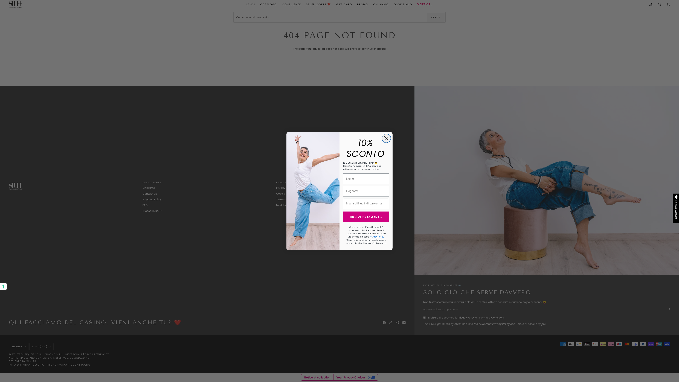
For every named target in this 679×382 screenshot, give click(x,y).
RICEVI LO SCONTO (366, 216)
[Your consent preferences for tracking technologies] (3, 286)
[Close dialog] (386, 138)
